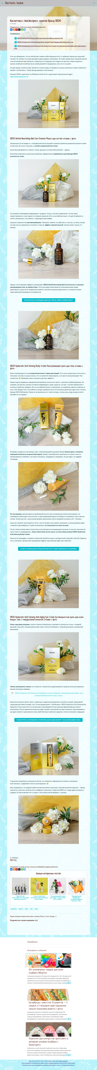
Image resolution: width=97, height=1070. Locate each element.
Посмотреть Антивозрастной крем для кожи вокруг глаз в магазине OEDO (48, 720)
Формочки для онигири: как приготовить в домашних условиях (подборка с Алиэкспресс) (48, 1041)
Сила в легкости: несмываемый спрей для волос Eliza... (39, 897)
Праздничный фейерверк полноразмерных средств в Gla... (76, 898)
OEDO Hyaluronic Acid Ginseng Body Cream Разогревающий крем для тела (45, 42)
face (31, 909)
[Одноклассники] (14, 29)
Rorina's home (14, 3)
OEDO (36, 909)
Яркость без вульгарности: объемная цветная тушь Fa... (20, 897)
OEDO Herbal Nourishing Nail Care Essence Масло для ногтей (40, 38)
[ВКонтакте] (11, 29)
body (26, 909)
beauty (21, 909)
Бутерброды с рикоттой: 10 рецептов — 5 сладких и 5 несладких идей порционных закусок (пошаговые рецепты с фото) (48, 1005)
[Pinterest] (16, 29)
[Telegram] (24, 29)
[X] (19, 29)
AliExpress (14, 909)
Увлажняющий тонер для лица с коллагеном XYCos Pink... (58, 897)
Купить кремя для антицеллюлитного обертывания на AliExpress (48, 549)
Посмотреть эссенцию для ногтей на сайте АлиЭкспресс (48, 300)
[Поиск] (94, 3)
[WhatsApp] (22, 29)
